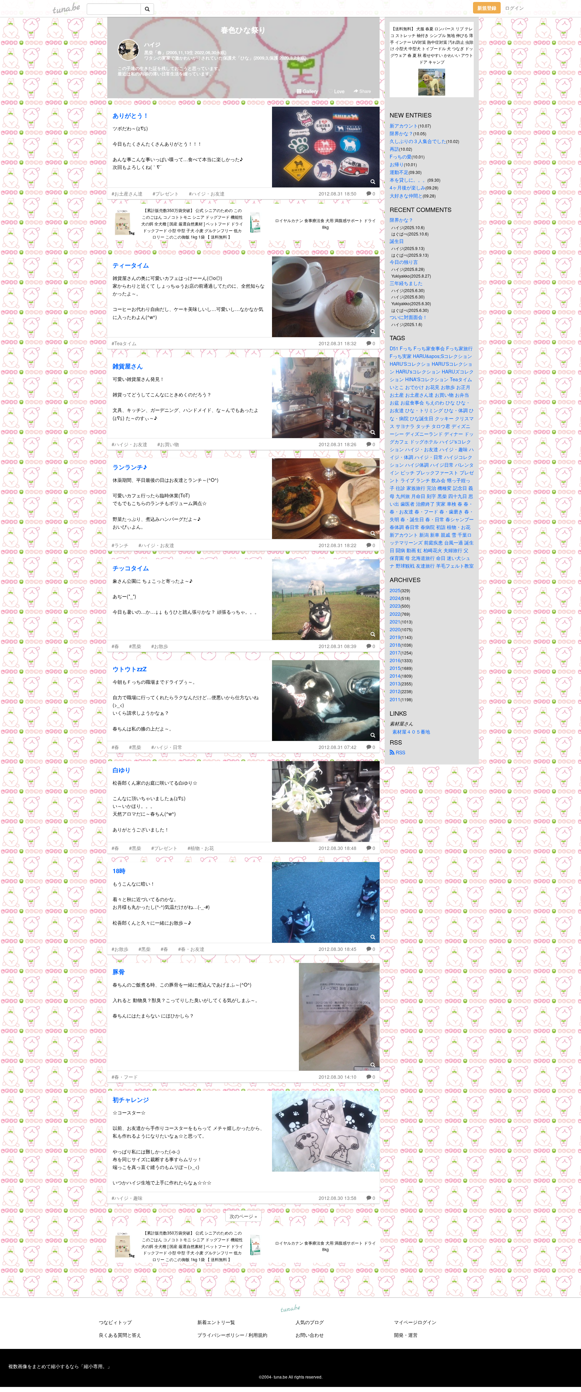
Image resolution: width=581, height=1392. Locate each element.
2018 (395, 644)
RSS (399, 752)
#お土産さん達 (127, 193)
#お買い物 (168, 444)
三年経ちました (406, 283)
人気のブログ (310, 1322)
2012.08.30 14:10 (337, 1076)
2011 (395, 699)
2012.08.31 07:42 (337, 747)
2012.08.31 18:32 (337, 343)
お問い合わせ (310, 1334)
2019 (395, 637)
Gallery (310, 91)
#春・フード (125, 1076)
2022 (395, 613)
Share (364, 91)
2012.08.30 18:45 (337, 948)
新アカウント (404, 125)
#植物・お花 (201, 848)
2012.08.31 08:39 (337, 646)
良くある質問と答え (120, 1334)
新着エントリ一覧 (216, 1322)
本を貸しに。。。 (408, 179)
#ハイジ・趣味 (127, 1197)
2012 (395, 691)
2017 (395, 652)
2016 (395, 660)
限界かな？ (401, 133)
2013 (395, 683)
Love (339, 91)
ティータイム (131, 265)
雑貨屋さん (128, 366)
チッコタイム (131, 568)
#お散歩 (159, 646)
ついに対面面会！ (408, 317)
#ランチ (120, 545)
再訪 (394, 148)
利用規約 (257, 1334)
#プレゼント (166, 193)
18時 (119, 870)
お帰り (397, 164)
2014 (395, 675)
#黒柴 (135, 646)
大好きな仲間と (406, 195)
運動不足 (399, 172)
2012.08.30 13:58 (337, 1197)
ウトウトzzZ (130, 669)
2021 (395, 621)
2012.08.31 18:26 (337, 444)
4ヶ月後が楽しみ (407, 187)
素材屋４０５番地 (411, 731)
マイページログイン (415, 1322)
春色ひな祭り (243, 29)
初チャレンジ (131, 1099)
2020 (395, 629)
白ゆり (122, 769)
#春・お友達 (191, 948)
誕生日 (397, 241)
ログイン (514, 7)
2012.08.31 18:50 (337, 193)
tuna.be (290, 1309)
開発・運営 (406, 1334)
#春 (115, 646)
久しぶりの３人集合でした (418, 141)
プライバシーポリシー (220, 1334)
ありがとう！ (131, 115)
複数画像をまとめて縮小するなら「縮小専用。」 (60, 1366)
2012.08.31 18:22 (337, 545)
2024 (395, 598)
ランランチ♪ (130, 467)
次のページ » (243, 1216)
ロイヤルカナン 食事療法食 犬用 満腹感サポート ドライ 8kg (325, 223)
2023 (395, 605)
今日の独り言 (404, 261)
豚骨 (119, 971)
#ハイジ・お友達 (207, 193)
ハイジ (152, 44)
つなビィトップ (115, 1322)
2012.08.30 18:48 (337, 848)
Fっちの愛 (401, 156)
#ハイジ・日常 (166, 747)
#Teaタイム (124, 343)
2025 (395, 590)
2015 (395, 668)
